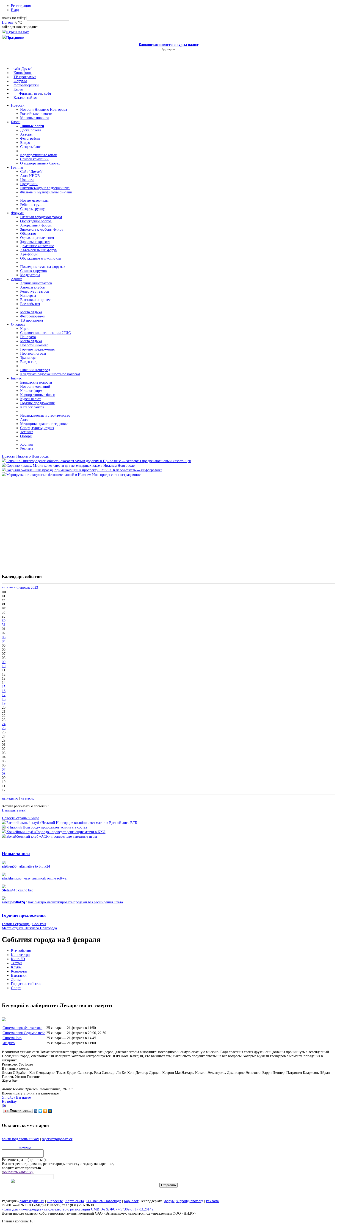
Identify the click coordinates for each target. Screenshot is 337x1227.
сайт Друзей (23, 69)
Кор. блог (131, 1201)
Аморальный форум (36, 225)
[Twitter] (40, 1111)
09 (4, 662)
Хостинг (26, 444)
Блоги (15, 122)
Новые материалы (34, 200)
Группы (17, 167)
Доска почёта (30, 130)
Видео (25, 142)
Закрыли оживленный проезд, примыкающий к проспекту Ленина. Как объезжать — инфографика (84, 470)
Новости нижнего (34, 345)
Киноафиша (23, 73)
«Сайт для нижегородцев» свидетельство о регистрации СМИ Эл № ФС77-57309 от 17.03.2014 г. (78, 1209)
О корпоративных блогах (40, 163)
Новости (18, 105)
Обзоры (26, 436)
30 (4, 620)
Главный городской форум (41, 217)
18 (4, 699)
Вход (15, 10)
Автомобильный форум (38, 250)
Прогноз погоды (33, 353)
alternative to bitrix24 (34, 866)
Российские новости (36, 114)
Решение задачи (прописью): (24, 1160)
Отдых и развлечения (37, 238)
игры (38, 93)
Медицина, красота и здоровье (44, 424)
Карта (18, 89)
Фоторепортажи (26, 85)
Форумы (20, 81)
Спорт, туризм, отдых (37, 428)
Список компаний (34, 159)
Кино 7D (18, 959)
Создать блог (30, 147)
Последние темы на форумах (42, 267)
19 (4, 703)
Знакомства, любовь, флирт (41, 229)
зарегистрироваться (57, 1139)
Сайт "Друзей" (31, 171)
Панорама (28, 337)
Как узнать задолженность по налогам (50, 374)
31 (4, 625)
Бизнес (16, 378)
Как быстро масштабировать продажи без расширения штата (75, 902)
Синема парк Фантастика (22, 1028)
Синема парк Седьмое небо (24, 1033)
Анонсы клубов (32, 287)
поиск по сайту (14, 18)
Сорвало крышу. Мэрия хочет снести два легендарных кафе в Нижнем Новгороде (70, 465)
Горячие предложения (37, 349)
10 (4, 666)
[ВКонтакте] (35, 1111)
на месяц (27, 798)
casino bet (25, 890)
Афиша (16, 279)
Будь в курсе (168, 49)
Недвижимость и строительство (45, 415)
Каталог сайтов (26, 97)
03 (4, 637)
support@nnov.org (189, 1201)
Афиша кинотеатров (36, 283)
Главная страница (16, 924)
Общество (28, 233)
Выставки (19, 975)
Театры (16, 963)
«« (4, 587)
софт (47, 93)
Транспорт (28, 357)
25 (4, 728)
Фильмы (25, 93)
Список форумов (33, 271)
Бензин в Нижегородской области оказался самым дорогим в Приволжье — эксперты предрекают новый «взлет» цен (98, 461)
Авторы (26, 134)
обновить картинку (18, 1172)
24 (4, 724)
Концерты (28, 295)
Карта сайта (74, 1201)
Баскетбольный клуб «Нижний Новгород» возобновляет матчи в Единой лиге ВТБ (71, 823)
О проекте (55, 1201)
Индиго (9, 1043)
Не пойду (9, 1101)
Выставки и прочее (35, 300)
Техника (26, 432)
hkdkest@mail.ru (31, 1201)
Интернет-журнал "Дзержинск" (45, 188)
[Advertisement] (29, 523)
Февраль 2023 (27, 587)
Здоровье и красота (35, 242)
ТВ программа (25, 77)
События (39, 924)
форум (169, 1201)
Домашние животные (37, 246)
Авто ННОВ (30, 176)
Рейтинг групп (32, 204)
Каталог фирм (31, 391)
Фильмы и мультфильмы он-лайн (46, 192)
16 (4, 691)
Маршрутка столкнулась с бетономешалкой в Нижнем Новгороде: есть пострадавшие (73, 475)
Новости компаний (35, 386)
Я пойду (8, 1097)
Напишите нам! (14, 810)
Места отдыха (31, 312)
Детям (16, 979)
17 (4, 695)
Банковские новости (36, 382)
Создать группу (32, 209)
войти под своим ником (20, 1139)
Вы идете (23, 1097)
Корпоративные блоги (37, 395)
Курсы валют (30, 399)
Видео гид (28, 362)
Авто (24, 419)
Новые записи (16, 853)
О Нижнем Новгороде (103, 1201)
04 (4, 641)
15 (4, 687)
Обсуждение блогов (36, 221)
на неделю (10, 798)
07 (4, 769)
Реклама (26, 448)
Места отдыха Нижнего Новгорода (29, 928)
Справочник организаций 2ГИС (45, 333)
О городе (18, 324)
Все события (30, 304)
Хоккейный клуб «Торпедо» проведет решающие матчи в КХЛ (55, 832)
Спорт (16, 988)
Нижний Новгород (35, 370)
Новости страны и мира (20, 818)
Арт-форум (29, 254)
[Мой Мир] (50, 1111)
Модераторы (30, 275)
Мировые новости (34, 118)
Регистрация (21, 6)
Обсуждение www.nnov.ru (40, 258)
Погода (7, 22)
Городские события (26, 984)
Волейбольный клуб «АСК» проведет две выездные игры (51, 836)
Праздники (29, 184)
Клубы (16, 967)
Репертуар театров (34, 291)
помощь (25, 1147)
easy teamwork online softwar (46, 878)
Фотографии (30, 138)
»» (11, 587)
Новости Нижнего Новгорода (43, 109)
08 (4, 773)
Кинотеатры (20, 955)
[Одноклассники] (45, 1111)
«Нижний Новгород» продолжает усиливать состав (46, 827)
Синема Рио (12, 1038)
